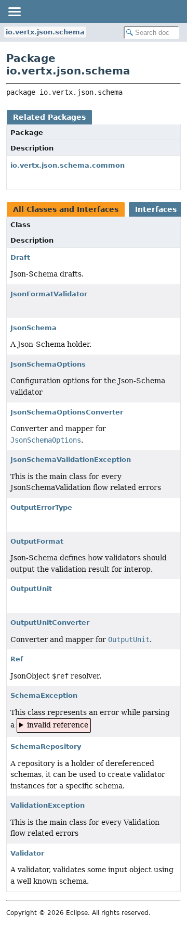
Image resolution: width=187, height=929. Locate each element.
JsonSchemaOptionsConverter (66, 412)
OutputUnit (31, 589)
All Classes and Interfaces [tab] (65, 209)
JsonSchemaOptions (48, 364)
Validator (27, 853)
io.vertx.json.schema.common (67, 165)
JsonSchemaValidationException (70, 459)
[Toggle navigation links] (14, 11)
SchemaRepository (45, 746)
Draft (20, 257)
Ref (16, 659)
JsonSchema (33, 328)
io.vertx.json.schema (45, 32)
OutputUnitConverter (49, 622)
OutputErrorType (41, 507)
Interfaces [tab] (156, 209)
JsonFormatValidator (48, 294)
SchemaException (43, 695)
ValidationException (47, 805)
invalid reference (57, 725)
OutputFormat (36, 541)
